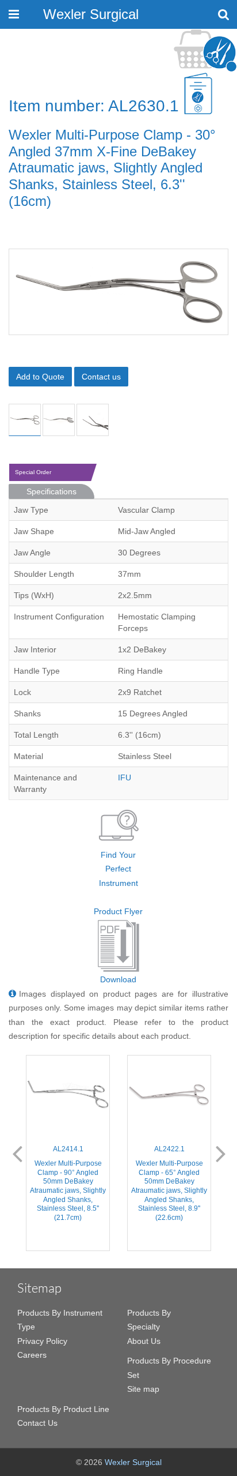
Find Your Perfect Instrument (118, 869)
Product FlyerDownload (118, 946)
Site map (143, 1389)
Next (221, 1153)
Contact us (101, 376)
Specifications (51, 491)
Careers (32, 1354)
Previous (17, 1153)
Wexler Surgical (91, 14)
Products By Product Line (63, 1409)
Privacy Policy (42, 1341)
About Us (143, 1341)
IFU (124, 777)
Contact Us (37, 1423)
